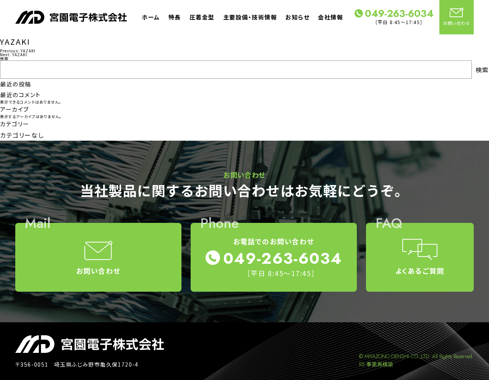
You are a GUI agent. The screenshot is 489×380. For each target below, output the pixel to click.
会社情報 (330, 17)
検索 (4, 58)
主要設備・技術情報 (250, 17)
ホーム (151, 17)
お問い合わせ (456, 23)
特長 (174, 17)
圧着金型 (202, 17)
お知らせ (297, 17)
